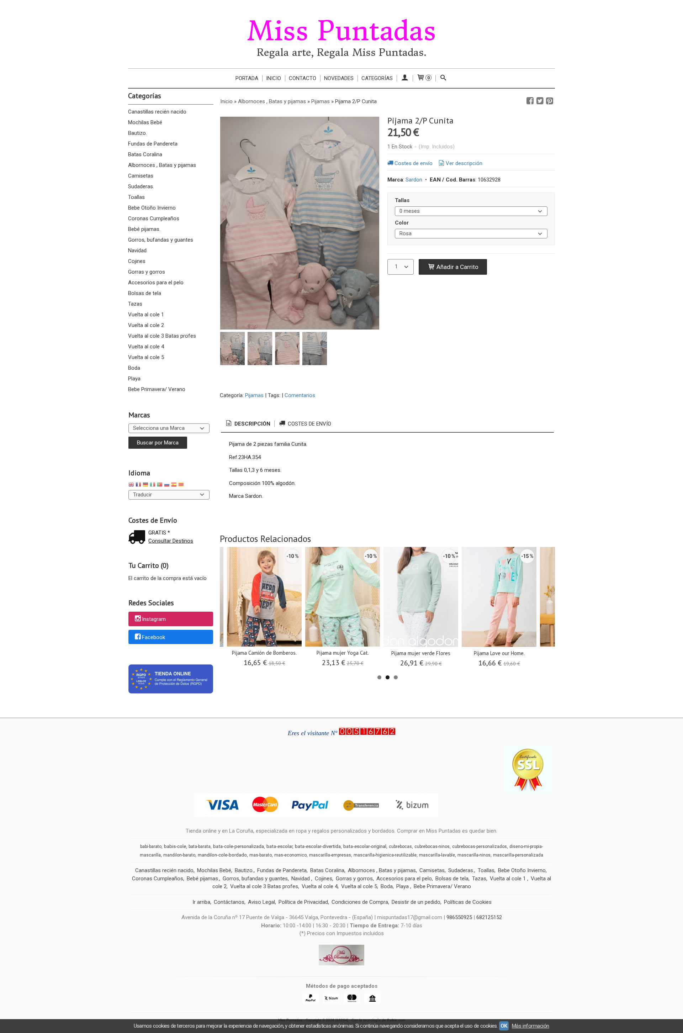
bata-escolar (279, 846)
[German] (145, 485)
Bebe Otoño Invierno (152, 208)
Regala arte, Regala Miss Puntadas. (342, 52)
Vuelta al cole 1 (146, 314)
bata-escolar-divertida (318, 846)
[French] (138, 485)
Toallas (136, 197)
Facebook (153, 637)
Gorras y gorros (146, 272)
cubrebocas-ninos (432, 846)
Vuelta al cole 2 (146, 325)
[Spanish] (174, 485)
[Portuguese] (160, 485)
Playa (134, 378)
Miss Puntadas (341, 31)
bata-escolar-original (364, 846)
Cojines (136, 261)
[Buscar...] (443, 78)
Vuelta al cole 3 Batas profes (162, 336)
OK (504, 1026)
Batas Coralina (145, 154)
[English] (131, 485)
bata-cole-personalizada (238, 846)
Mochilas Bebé (145, 122)
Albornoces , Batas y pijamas (162, 165)
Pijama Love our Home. (499, 653)
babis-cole (175, 846)
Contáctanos (229, 902)
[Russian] (167, 485)
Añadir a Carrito (456, 266)
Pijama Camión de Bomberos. (264, 652)
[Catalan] (181, 485)
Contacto (302, 78)
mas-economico (290, 855)
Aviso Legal (261, 902)
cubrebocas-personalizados (479, 846)
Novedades (339, 78)
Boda (134, 368)
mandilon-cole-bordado (222, 855)
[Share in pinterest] (550, 101)
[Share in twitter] (540, 101)
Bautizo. (137, 133)
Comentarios (300, 395)
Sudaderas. (141, 186)
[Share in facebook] (530, 101)
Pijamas (254, 395)
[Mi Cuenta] (405, 78)
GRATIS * (159, 532)
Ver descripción (464, 163)
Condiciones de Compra (360, 902)
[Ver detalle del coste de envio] (138, 538)
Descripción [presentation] (251, 424)
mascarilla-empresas (330, 855)
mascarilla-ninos (474, 855)
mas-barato (260, 855)
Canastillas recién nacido (157, 112)
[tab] (247, 424)
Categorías (377, 78)
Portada (246, 78)
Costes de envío (414, 163)
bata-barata (200, 846)
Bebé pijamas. (144, 229)
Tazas (135, 304)
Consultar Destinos (170, 541)
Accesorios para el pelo (156, 282)
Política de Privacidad (303, 902)
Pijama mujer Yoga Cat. (343, 652)
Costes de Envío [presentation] (308, 424)
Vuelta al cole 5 (146, 357)
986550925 (459, 917)
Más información (530, 1026)
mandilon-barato (179, 855)
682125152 (489, 917)
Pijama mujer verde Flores (420, 653)
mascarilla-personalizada (518, 855)
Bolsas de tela (144, 293)
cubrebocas (400, 846)
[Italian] (152, 485)
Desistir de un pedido (416, 902)
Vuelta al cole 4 (146, 346)
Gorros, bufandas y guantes (160, 240)
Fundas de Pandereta (153, 144)
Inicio (273, 78)
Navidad (137, 250)
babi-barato (151, 846)
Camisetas (140, 176)
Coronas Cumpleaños (153, 218)
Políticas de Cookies (468, 902)
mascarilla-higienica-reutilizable (385, 855)
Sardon (414, 179)
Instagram (154, 619)
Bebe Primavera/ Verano (156, 389)
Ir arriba (201, 902)
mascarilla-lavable (437, 855)
